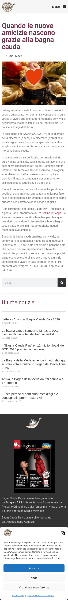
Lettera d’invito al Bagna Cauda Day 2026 (31, 319)
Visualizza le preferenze (34, 587)
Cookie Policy (19, 595)
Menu (56, 6)
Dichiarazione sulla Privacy (41, 595)
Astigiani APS (13, 502)
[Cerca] (62, 282)
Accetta (34, 568)
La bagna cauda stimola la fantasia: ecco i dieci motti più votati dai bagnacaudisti (31, 332)
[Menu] (64, 6)
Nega (34, 577)
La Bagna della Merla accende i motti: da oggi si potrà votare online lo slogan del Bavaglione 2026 (34, 364)
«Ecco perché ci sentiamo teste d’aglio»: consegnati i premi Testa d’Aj (30, 396)
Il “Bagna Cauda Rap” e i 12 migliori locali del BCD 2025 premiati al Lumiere (33, 347)
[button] (63, 533)
